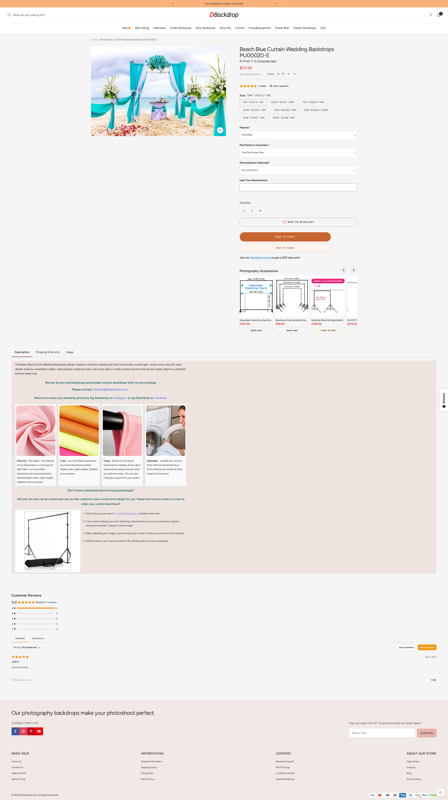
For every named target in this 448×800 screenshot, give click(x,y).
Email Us (411, 767)
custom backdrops (126, 513)
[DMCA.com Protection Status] (432, 795)
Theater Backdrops (304, 28)
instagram (119, 398)
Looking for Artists (285, 773)
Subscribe (427, 733)
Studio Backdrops (180, 28)
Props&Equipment (260, 28)
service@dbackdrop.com (111, 389)
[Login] (430, 14)
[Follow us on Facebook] (15, 731)
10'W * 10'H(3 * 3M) (254, 117)
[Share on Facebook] (278, 74)
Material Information (151, 761)
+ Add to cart (328, 330)
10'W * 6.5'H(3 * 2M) (285, 110)
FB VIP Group (283, 767)
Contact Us (17, 767)
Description (22, 352)
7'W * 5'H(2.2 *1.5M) (313, 102)
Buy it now (285, 247)
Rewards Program (285, 761)
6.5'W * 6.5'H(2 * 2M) (254, 110)
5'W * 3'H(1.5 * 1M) (253, 102)
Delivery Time (18, 779)
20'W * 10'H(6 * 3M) (284, 117)
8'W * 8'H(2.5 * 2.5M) (316, 110)
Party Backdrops (205, 28)
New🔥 (126, 28)
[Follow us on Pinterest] (31, 731)
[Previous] (343, 270)
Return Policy (148, 779)
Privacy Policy (414, 779)
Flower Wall (282, 28)
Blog (409, 773)
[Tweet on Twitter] (288, 74)
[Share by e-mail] (294, 74)
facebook (161, 398)
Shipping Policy (149, 767)
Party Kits (225, 28)
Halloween (159, 28)
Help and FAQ (19, 773)
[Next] (353, 270)
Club (323, 28)
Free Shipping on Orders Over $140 (224, 3)
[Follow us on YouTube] (39, 731)
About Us (16, 761)
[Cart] (438, 15)
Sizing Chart (147, 773)
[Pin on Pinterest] (283, 74)
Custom (239, 28)
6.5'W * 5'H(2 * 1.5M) (282, 102)
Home (94, 39)
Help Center (413, 761)
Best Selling (142, 28)
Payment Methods (285, 779)
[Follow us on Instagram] (23, 731)
